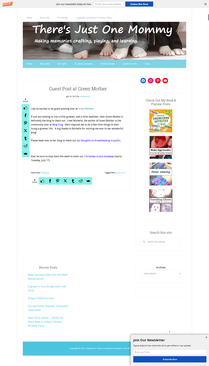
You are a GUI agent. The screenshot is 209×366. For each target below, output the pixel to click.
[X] (25, 130)
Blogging (45, 173)
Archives (161, 267)
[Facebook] (25, 115)
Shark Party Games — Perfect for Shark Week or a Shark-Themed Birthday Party (46, 321)
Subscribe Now (139, 4)
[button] (104, 4)
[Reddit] (25, 146)
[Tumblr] (25, 138)
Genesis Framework (114, 348)
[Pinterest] (25, 123)
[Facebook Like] (25, 108)
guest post (120, 173)
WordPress (128, 348)
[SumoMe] (25, 153)
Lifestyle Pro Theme (94, 348)
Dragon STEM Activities (41, 298)
